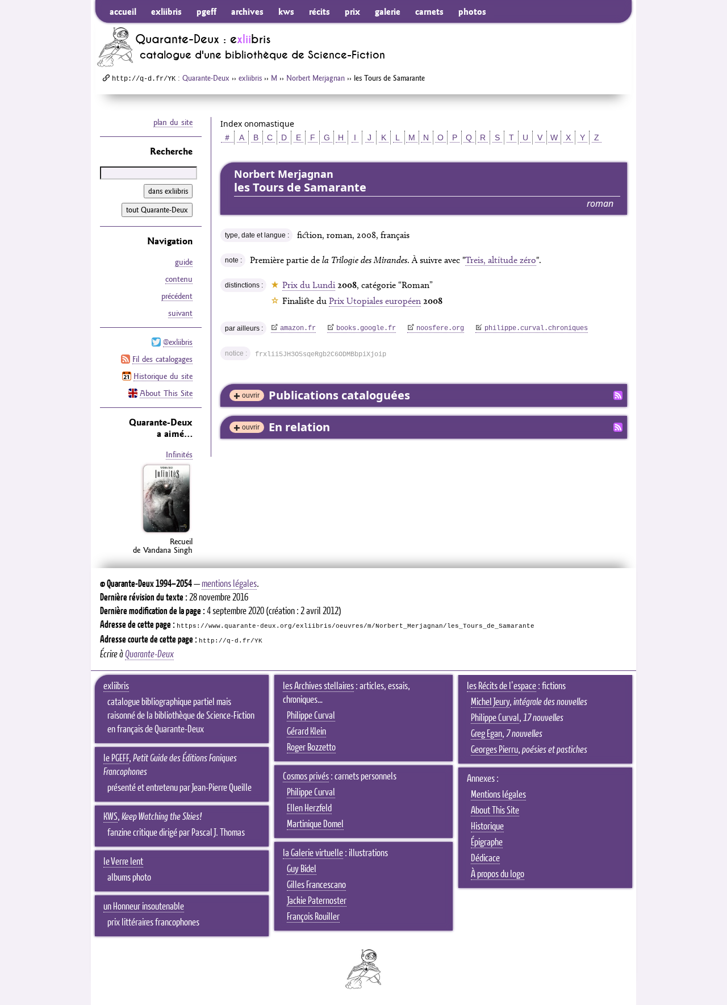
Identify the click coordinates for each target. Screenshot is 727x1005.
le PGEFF (116, 758)
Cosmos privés (306, 777)
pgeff (206, 11)
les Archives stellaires (318, 686)
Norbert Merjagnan (315, 77)
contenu (179, 278)
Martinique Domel (315, 824)
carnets (429, 11)
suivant (180, 313)
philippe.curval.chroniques (536, 328)
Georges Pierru (494, 750)
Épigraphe (487, 842)
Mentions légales (498, 795)
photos (472, 11)
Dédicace (485, 858)
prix (352, 11)
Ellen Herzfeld (309, 808)
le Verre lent (123, 862)
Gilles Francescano (316, 885)
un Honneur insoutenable (143, 907)
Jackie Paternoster (316, 901)
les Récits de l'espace (501, 686)
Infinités (179, 454)
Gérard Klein (306, 732)
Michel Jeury (490, 702)
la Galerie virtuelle (313, 853)
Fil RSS (617, 395)
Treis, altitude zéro (500, 260)
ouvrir (251, 395)
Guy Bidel (301, 869)
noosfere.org (440, 328)
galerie (387, 11)
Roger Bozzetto (311, 748)
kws (286, 11)
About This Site (166, 393)
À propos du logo (497, 874)
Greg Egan (486, 734)
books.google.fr (366, 328)
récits (319, 11)
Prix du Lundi (308, 285)
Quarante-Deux (205, 77)
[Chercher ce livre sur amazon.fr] (166, 532)
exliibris (166, 11)
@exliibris (178, 342)
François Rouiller (313, 917)
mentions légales (229, 584)
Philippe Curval (311, 716)
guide (184, 261)
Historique (487, 826)
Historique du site (163, 376)
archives (247, 11)
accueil (123, 11)
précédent (177, 296)
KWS (110, 817)
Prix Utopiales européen (375, 300)
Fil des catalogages (162, 359)
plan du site (173, 122)
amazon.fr (298, 328)
